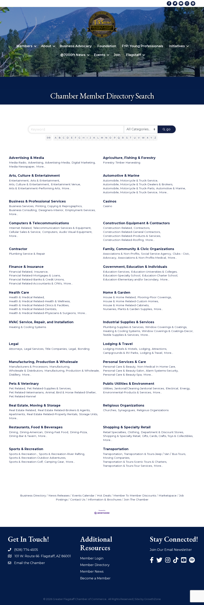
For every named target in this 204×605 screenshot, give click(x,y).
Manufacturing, (59, 366)
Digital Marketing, (83, 162)
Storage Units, (88, 414)
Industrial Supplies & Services (128, 322)
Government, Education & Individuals (135, 267)
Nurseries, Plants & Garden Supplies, (128, 309)
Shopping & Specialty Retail (127, 427)
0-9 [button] (48, 137)
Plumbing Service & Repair (27, 253)
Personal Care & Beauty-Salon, (124, 370)
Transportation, (113, 453)
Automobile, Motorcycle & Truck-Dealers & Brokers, (138, 184)
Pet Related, (17, 388)
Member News (91, 571)
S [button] (127, 137)
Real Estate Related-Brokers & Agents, (64, 410)
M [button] (102, 137)
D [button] (68, 137)
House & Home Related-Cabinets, (126, 305)
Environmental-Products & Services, (127, 392)
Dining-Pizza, (78, 432)
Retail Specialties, (115, 432)
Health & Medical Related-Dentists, (33, 309)
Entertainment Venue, (66, 184)
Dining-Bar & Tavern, (23, 436)
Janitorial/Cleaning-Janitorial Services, (139, 388)
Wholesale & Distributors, (26, 370)
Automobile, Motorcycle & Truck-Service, (130, 180)
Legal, (72, 348)
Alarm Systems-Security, (162, 370)
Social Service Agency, (156, 253)
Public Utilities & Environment (128, 384)
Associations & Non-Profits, (121, 253)
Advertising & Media (26, 158)
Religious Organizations (123, 405)
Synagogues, (126, 410)
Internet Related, (20, 227)
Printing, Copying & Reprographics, (58, 206)
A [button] (55, 137)
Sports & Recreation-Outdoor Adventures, (37, 457)
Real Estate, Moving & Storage (35, 405)
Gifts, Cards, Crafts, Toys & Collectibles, (167, 436)
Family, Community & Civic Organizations (138, 249)
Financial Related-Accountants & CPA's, (35, 283)
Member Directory (95, 565)
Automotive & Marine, (171, 188)
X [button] (147, 137)
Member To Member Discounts (134, 495)
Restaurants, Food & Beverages (36, 427)
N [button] (106, 137)
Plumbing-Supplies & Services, (123, 327)
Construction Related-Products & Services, (132, 235)
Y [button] (151, 137)
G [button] (79, 137)
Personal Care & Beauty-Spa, (122, 374)
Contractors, (142, 227)
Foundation (106, 46)
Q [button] (119, 137)
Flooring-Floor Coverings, (154, 297)
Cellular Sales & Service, (25, 231)
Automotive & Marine (121, 175)
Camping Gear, (54, 461)
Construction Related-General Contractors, (132, 231)
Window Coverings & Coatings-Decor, (167, 331)
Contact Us (77, 499)
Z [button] (155, 137)
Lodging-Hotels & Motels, (120, 348)
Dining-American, (31, 432)
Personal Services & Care (124, 362)
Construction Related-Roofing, (123, 239)
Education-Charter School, (160, 275)
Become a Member (95, 578)
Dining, (14, 432)
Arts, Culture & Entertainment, (29, 184)
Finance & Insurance (26, 267)
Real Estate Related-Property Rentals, (52, 414)
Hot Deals (104, 495)
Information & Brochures (104, 499)
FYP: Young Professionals (142, 46)
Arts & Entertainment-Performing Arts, (35, 188)
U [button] (135, 137)
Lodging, (145, 348)
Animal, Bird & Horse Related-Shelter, (70, 392)
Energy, (185, 388)
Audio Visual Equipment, (75, 231)
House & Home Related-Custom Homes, (131, 301)
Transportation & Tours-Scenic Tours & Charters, (135, 461)
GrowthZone (152, 599)
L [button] (98, 137)
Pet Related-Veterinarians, (26, 392)
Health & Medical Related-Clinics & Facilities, (39, 305)
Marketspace (168, 495)
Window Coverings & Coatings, (166, 327)
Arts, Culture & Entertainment (34, 175)
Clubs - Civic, (181, 253)
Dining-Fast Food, (56, 432)
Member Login (91, 558)
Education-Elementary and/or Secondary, (131, 279)
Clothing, (134, 432)
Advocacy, (110, 257)
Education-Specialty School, (122, 275)
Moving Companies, (116, 457)
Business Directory (33, 495)
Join (117, 55)
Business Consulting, (23, 210)
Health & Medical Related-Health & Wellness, (39, 301)
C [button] (63, 137)
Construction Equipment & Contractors (136, 223)
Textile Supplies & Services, (121, 334)
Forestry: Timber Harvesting (121, 162)
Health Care (19, 292)
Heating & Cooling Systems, (122, 331)
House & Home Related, (119, 297)
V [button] (139, 137)
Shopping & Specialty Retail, (122, 436)
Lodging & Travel (118, 344)
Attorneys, (16, 348)
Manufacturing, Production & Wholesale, (71, 370)
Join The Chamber (136, 499)
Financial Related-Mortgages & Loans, (35, 275)
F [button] (75, 137)
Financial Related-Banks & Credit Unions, (36, 279)
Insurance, (41, 271)
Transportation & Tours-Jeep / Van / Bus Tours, (155, 453)
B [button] (60, 137)
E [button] (72, 137)
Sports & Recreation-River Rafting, (62, 453)
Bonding (83, 348)
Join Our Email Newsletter (171, 550)
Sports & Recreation (26, 449)
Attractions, (159, 348)
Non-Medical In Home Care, (156, 366)
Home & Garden (116, 292)
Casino (107, 206)
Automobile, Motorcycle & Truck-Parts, (129, 188)
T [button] (130, 137)
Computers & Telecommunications (39, 223)
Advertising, (36, 162)
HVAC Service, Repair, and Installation (41, 322)
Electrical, (172, 388)
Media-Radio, (18, 162)
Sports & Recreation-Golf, (26, 461)
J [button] (90, 137)
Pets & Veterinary (24, 384)
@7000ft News (72, 55)
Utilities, (108, 388)
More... (40, 166)
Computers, (50, 231)
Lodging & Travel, (151, 352)
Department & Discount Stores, (162, 432)
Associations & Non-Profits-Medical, (142, 257)
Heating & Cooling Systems (27, 327)
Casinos (109, 201)
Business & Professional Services (37, 201)
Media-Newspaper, (22, 166)
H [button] (83, 137)
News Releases (59, 495)
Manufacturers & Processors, (28, 366)
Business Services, (21, 206)
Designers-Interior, (51, 210)
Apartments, (17, 414)
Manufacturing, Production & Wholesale (43, 362)
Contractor (18, 249)
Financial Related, (21, 271)
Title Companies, (56, 348)
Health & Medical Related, (26, 297)
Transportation (115, 449)
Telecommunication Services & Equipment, (62, 227)
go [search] (168, 129)
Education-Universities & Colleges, (154, 271)
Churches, (110, 410)
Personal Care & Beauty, (119, 366)
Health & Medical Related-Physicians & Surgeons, (42, 313)
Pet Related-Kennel (22, 396)
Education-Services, (116, 271)
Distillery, (15, 374)
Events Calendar (83, 495)
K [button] (94, 137)
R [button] (123, 137)
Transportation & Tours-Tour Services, (128, 465)
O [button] (110, 137)
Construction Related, (117, 227)
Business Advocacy (76, 46)
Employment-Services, (80, 210)
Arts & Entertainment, (45, 180)
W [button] (143, 137)
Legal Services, (34, 348)
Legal (14, 344)
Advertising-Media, (57, 162)
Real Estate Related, (22, 410)
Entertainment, (19, 180)
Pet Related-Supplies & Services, (49, 388)
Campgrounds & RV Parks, (121, 352)
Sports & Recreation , (23, 453)
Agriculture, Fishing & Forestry (129, 158)
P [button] (115, 137)
